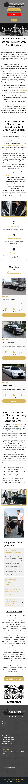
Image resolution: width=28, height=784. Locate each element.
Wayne (20, 667)
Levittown (15, 646)
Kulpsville (17, 644)
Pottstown (15, 654)
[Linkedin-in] (16, 716)
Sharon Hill (10, 661)
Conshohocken (14, 626)
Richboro (6, 656)
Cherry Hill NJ (14, 622)
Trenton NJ (5, 665)
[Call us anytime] (14, 222)
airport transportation (15, 425)
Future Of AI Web (16, 782)
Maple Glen (5, 648)
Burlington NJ (10, 620)
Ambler (10, 616)
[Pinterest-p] (19, 716)
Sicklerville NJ (19, 661)
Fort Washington (15, 635)
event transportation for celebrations (13, 145)
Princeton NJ (6, 654)
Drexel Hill (7, 631)
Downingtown (14, 629)
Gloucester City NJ (9, 637)
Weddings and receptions (12, 176)
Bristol (18, 618)
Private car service (7, 49)
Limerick (22, 646)
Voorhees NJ (21, 665)
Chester (23, 622)
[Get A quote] (14, 249)
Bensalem (5, 618)
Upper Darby (13, 665)
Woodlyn (16, 671)
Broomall (24, 618)
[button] (14, 20)
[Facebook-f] (6, 716)
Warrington (13, 667)
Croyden (22, 626)
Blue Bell (12, 618)
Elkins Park (15, 631)
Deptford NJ (5, 629)
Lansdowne (7, 646)
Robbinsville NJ (6, 659)
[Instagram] (22, 716)
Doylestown (23, 629)
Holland (22, 639)
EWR (22, 451)
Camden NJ (19, 620)
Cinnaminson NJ (9, 624)
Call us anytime (14, 226)
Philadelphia (7, 652)
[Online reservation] (14, 235)
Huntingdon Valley (7, 641)
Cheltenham (5, 622)
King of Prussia (8, 644)
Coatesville (19, 624)
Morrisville (12, 650)
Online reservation (14, 239)
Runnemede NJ (16, 659)
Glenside (24, 635)
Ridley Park (19, 656)
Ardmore (17, 616)
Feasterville (23, 633)
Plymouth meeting (18, 652)
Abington (4, 616)
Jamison (16, 641)
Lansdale (24, 644)
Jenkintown (23, 641)
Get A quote (14, 253)
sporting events (17, 185)
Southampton (5, 663)
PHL (3, 444)
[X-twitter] (9, 716)
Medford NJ (13, 648)
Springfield (14, 663)
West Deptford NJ (13, 669)
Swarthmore (22, 663)
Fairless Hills (14, 633)
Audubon (24, 616)
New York (19, 650)
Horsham (15, 639)
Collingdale (5, 626)
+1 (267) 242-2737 (7, 771)
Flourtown (6, 635)
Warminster (5, 667)
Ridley (12, 656)
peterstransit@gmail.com (9, 767)
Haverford (8, 639)
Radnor (21, 654)
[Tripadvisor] (12, 716)
